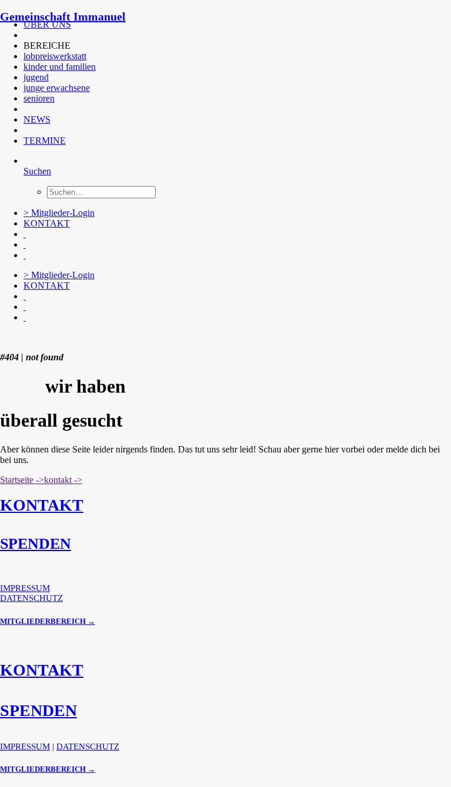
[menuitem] (224, 24)
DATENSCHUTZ (31, 598)
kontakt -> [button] (63, 480)
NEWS (37, 119)
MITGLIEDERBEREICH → (47, 621)
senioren (39, 98)
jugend (36, 77)
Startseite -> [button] (22, 480)
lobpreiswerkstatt (54, 56)
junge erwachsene (56, 88)
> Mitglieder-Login (59, 213)
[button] (24, 35)
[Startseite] (88, 337)
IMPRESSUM (25, 588)
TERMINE (44, 141)
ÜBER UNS (47, 24)
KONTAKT (46, 223)
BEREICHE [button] (46, 45)
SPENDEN (35, 543)
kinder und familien (59, 67)
